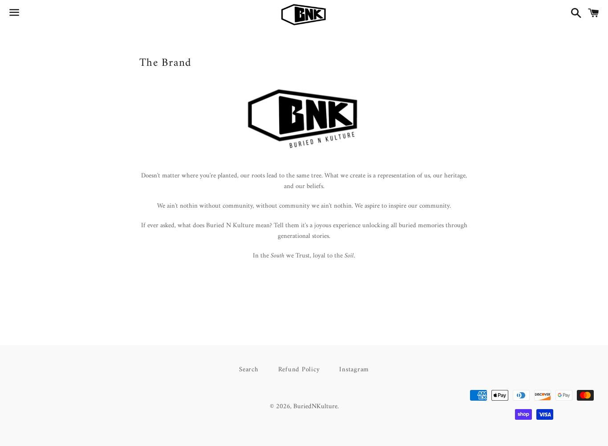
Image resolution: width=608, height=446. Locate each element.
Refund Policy (299, 370)
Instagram (354, 370)
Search (249, 370)
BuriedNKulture (315, 407)
